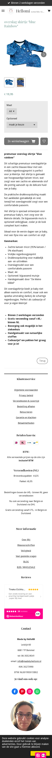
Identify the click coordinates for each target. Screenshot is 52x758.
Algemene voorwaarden (26, 390)
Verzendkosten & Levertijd (26, 401)
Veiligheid (26, 550)
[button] (9, 82)
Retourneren (26, 412)
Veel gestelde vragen (26, 556)
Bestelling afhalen (26, 406)
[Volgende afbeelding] (43, 54)
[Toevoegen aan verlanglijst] (44, 141)
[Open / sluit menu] (3, 11)
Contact (26, 628)
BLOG (26, 561)
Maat (9, 105)
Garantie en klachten (26, 417)
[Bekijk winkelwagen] (49, 11)
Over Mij (26, 539)
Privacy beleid (26, 395)
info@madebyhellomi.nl (29, 661)
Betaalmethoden (26, 423)
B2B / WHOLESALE (26, 567)
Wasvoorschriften (26, 545)
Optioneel (12, 118)
